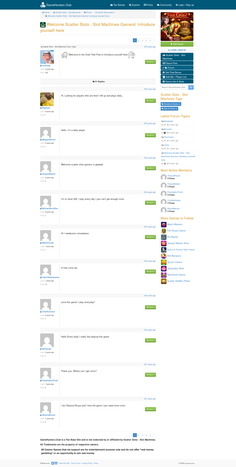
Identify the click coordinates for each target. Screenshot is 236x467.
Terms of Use (76, 463)
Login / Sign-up (186, 4)
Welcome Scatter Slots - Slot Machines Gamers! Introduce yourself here (178, 156)
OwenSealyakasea (50, 277)
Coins (166, 144)
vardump (46, 65)
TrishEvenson (48, 311)
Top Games (119, 4)
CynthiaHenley (174, 200)
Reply (151, 62)
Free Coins (169, 137)
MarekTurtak (48, 242)
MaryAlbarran (173, 208)
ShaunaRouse (48, 414)
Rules (96, 463)
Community (165, 4)
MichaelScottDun (50, 208)
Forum (170, 67)
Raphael (46, 107)
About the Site (64, 463)
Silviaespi (46, 348)
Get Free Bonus (173, 72)
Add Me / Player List (176, 76)
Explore (135, 4)
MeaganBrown (49, 139)
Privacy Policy (87, 463)
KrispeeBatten (48, 173)
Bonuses (168, 129)
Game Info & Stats (174, 81)
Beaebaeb (168, 121)
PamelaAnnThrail (50, 380)
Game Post (171, 63)
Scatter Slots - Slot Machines (174, 56)
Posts (149, 4)
